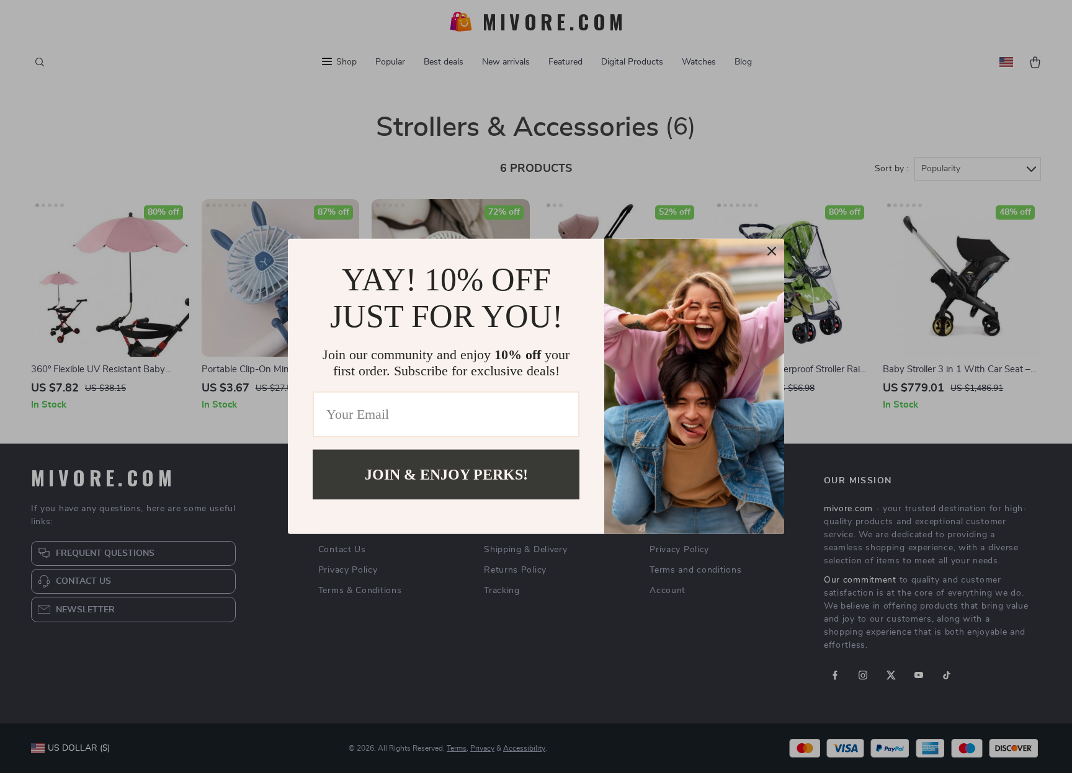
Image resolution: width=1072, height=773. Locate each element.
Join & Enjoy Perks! (446, 475)
